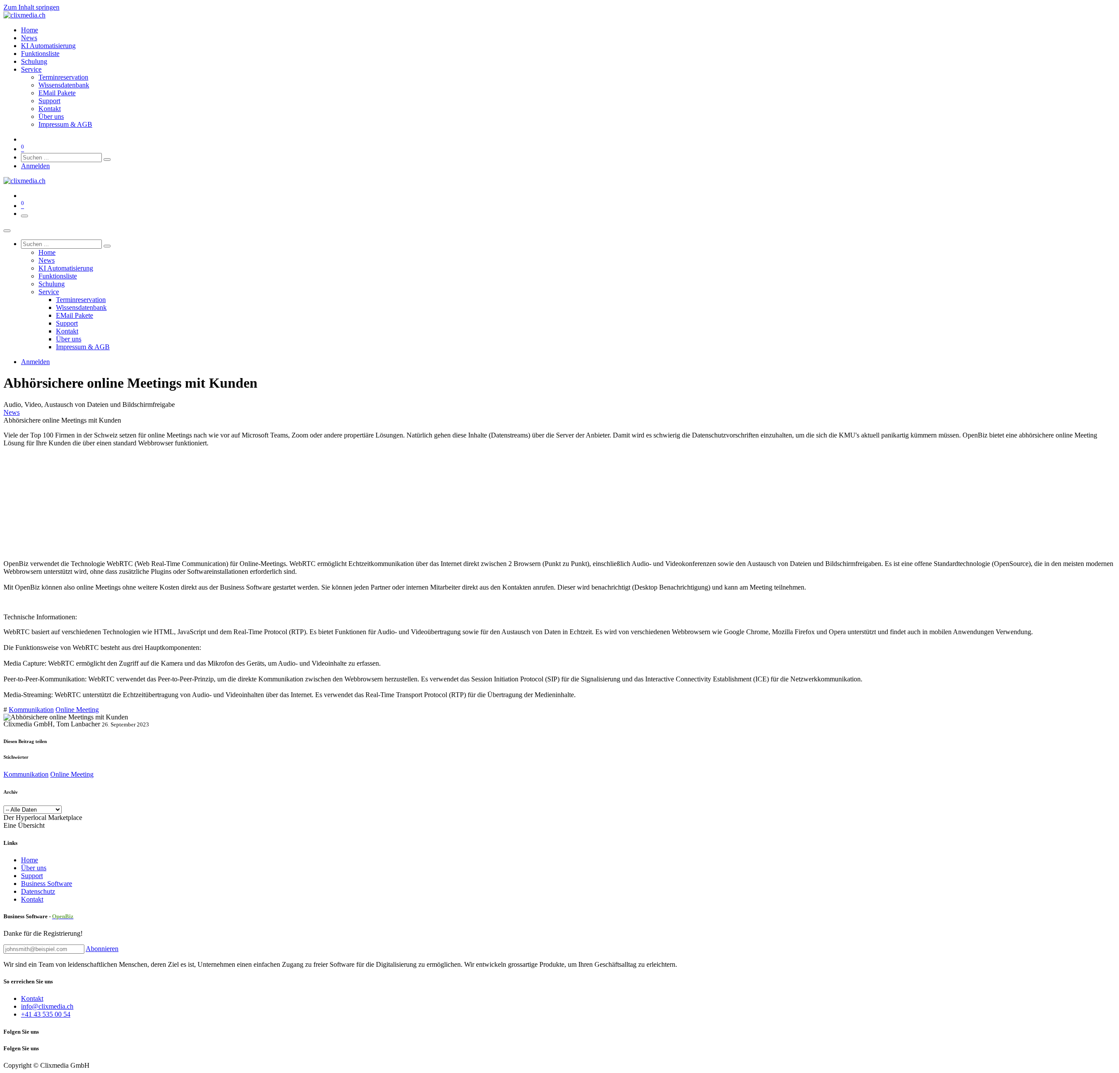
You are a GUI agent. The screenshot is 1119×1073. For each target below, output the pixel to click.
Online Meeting (77, 709)
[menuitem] (29, 30)
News (11, 412)
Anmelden (35, 166)
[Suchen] (107, 159)
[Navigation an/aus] (24, 216)
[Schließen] (6, 230)
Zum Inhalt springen (31, 7)
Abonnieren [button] (102, 948)
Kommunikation (31, 709)
